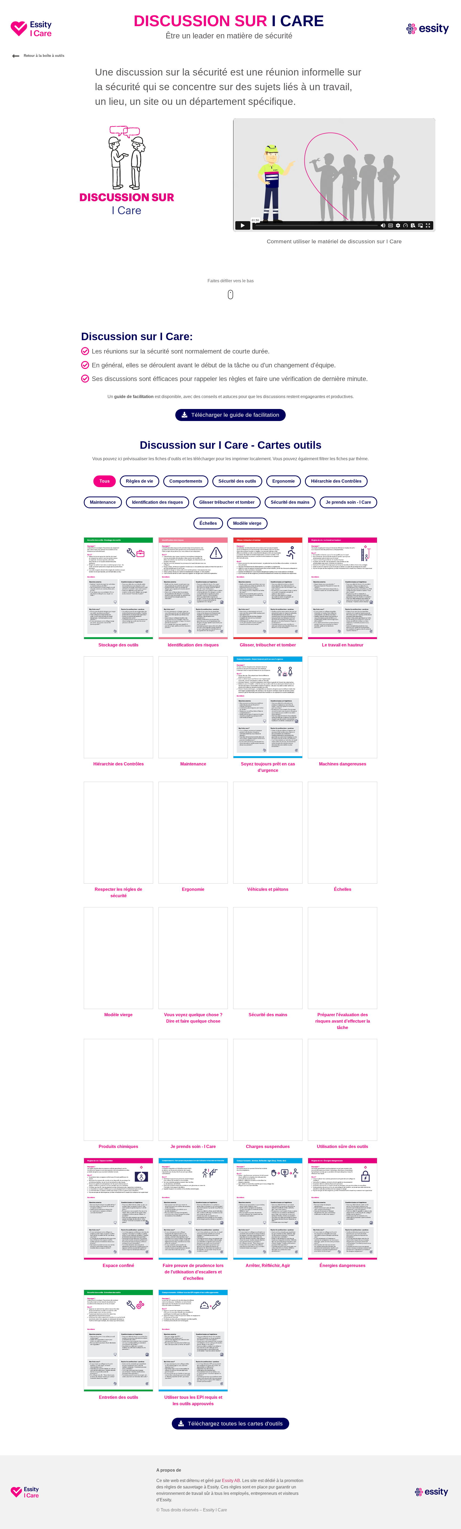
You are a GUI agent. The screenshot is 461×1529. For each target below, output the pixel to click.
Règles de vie (139, 481)
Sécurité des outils (237, 481)
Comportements (185, 481)
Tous (105, 481)
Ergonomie (283, 481)
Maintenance (103, 502)
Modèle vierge (247, 523)
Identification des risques (157, 502)
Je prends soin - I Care (348, 502)
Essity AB (230, 1480)
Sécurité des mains (290, 502)
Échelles (208, 523)
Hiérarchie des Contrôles (336, 481)
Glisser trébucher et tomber (227, 502)
